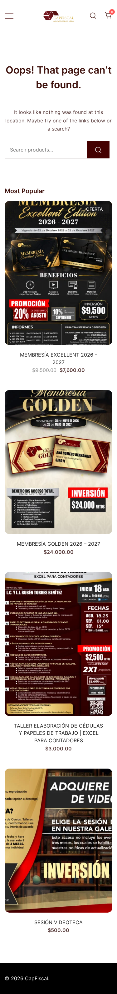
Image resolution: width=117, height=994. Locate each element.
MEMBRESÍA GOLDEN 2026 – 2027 (58, 544)
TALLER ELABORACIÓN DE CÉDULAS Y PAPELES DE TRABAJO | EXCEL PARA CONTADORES (58, 733)
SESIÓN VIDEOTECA (58, 922)
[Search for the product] (98, 149)
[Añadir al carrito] (58, 334)
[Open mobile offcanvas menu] (9, 15)
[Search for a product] (93, 15)
